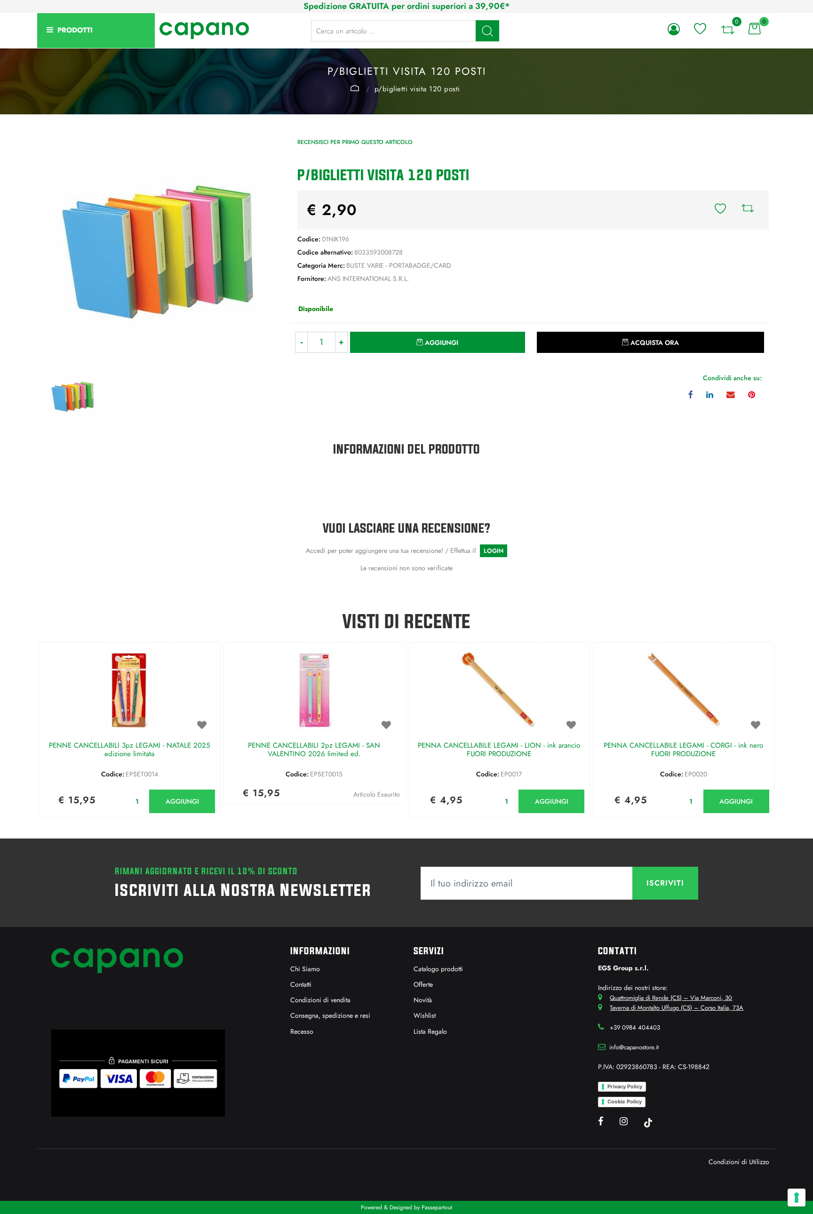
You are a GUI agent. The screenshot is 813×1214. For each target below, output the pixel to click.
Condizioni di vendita (320, 1000)
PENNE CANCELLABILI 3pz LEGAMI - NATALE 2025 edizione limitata (129, 750)
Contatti (300, 984)
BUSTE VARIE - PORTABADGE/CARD (354, 88)
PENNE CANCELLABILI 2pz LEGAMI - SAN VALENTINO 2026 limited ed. (314, 750)
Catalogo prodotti (438, 969)
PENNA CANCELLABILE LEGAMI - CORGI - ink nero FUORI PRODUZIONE (683, 750)
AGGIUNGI (182, 801)
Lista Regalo (430, 1031)
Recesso (301, 1031)
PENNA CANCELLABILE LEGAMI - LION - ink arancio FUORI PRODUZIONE (499, 750)
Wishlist (425, 1015)
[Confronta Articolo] (747, 210)
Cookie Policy (624, 1101)
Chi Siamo (305, 969)
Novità (423, 1000)
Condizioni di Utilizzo (739, 1161)
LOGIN (493, 550)
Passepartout (437, 1207)
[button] (487, 30)
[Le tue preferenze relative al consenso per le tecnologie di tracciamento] (796, 1197)
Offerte (423, 984)
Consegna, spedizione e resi (330, 1015)
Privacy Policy (624, 1086)
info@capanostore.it (634, 1047)
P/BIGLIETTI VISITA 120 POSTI (417, 89)
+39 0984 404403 (635, 1027)
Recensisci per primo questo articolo (355, 142)
